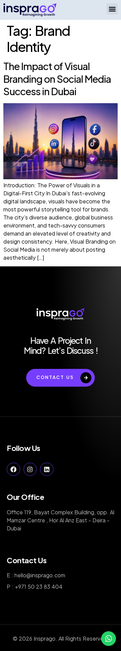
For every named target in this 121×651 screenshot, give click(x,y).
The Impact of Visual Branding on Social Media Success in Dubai (57, 78)
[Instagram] (30, 469)
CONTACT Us (55, 377)
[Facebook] (13, 469)
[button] (112, 8)
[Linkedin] (46, 469)
